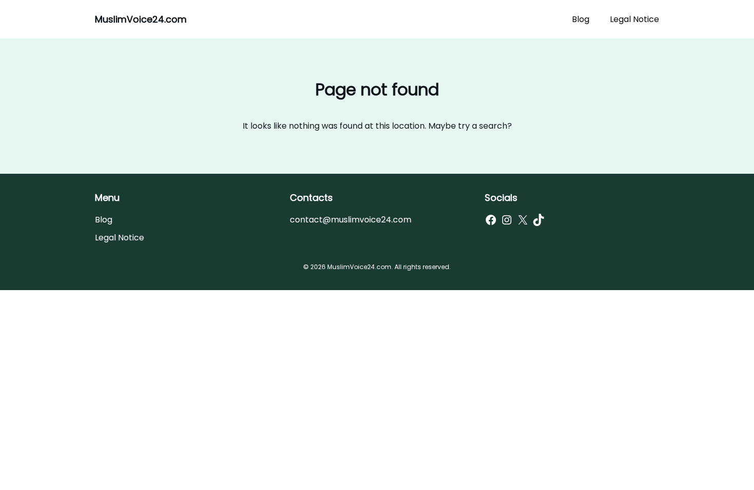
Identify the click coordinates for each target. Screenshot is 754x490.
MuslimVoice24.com (141, 19)
